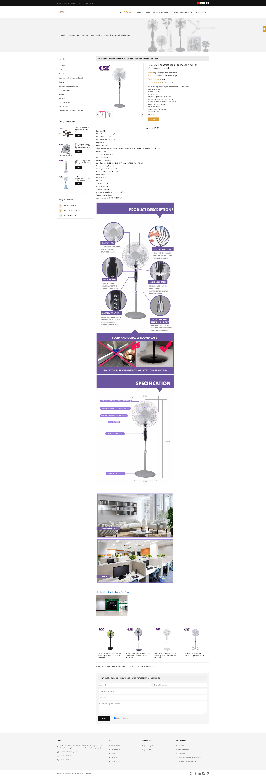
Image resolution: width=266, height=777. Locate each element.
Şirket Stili (147, 750)
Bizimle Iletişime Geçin (183, 12)
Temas (59, 741)
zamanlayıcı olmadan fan (116, 666)
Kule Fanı (62, 98)
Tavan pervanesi (64, 90)
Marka (150, 73)
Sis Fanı (61, 94)
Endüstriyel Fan (64, 102)
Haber (138, 12)
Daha (78, 135)
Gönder (104, 718)
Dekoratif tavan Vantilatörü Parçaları (71, 110)
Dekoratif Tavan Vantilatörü (68, 86)
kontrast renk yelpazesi (145, 666)
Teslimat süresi (153, 79)
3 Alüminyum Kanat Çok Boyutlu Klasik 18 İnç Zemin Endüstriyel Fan (82, 146)
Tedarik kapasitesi (155, 82)
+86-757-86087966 (69, 215)
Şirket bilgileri (149, 746)
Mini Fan (62, 66)
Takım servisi (115, 750)
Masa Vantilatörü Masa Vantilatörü (71, 78)
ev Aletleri (131, 666)
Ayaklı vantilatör (74, 35)
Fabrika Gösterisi (160, 12)
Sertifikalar (114, 758)
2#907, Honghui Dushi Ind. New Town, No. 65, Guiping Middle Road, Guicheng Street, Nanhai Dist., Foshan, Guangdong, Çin (81, 747)
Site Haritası (115, 762)
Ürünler (127, 12)
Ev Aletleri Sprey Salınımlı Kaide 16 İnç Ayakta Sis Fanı (82, 178)
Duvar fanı (62, 74)
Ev (120, 12)
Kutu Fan (62, 82)
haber (113, 754)
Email (153, 119)
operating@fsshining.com (68, 3)
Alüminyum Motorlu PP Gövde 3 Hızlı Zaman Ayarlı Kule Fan (83, 162)
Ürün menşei (153, 76)
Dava (148, 12)
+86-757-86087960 (87, 3)
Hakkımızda (201, 12)
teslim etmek (115, 746)
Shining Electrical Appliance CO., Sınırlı (113, 592)
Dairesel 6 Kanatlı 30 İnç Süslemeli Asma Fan (82, 129)
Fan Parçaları (63, 106)
